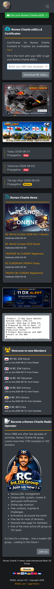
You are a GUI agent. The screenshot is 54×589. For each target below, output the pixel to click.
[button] (6, 99)
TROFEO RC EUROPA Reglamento (24, 272)
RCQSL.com (20, 584)
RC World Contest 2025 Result (22, 243)
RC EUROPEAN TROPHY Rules (22, 263)
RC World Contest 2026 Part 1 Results (27, 234)
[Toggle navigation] (47, 6)
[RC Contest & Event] (27, 131)
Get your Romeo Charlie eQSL (27, 15)
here (9, 49)
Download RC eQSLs (35, 74)
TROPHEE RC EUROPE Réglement (24, 253)
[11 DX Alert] (27, 297)
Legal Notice (33, 584)
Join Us (43, 551)
